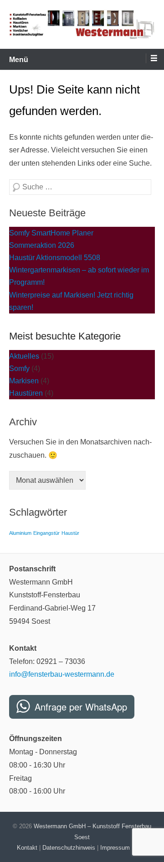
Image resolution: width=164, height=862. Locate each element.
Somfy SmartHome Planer (51, 233)
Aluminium (20, 533)
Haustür (70, 533)
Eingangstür (46, 533)
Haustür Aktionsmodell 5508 (54, 257)
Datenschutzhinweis (68, 847)
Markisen (24, 381)
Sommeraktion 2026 (41, 245)
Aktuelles (24, 356)
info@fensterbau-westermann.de (61, 674)
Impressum (115, 847)
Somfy (19, 368)
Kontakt (27, 847)
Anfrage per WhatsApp (81, 706)
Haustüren (26, 393)
